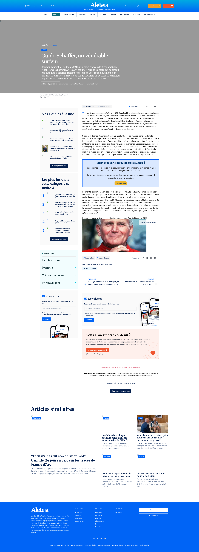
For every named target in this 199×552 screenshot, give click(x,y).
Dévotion (54, 45)
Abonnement (99, 521)
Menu (46, 14)
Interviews (82, 14)
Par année (118, 512)
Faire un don (121, 183)
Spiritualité (136, 14)
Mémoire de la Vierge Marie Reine (106, 9)
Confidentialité (144, 545)
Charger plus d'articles (59, 166)
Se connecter (142, 6)
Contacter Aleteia (117, 545)
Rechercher (56, 6)
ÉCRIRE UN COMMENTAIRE (121, 391)
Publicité (98, 527)
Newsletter (99, 512)
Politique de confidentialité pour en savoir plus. (57, 314)
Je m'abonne (153, 6)
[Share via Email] (155, 106)
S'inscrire (89, 320)
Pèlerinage (36, 418)
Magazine (98, 518)
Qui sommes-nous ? (77, 545)
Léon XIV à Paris (149, 14)
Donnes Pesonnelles (131, 545)
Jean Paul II (123, 113)
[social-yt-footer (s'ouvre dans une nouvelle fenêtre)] (94, 539)
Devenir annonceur (104, 545)
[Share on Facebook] (143, 106)
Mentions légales (90, 545)
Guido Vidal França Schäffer (122, 124)
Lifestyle (113, 14)
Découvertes (124, 14)
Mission (106, 418)
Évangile (47, 267)
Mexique (141, 456)
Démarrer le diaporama (147, 222)
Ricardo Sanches (63, 84)
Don (96, 524)
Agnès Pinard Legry (77, 84)
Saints (94, 269)
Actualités (103, 14)
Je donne (167, 6)
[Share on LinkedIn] (147, 106)
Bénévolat (107, 456)
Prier (54, 14)
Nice (140, 418)
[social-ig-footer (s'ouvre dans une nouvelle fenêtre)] (105, 539)
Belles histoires (69, 14)
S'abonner (153, 510)
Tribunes (92, 14)
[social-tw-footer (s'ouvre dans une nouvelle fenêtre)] (101, 539)
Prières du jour (51, 283)
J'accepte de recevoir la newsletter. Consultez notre (110, 314)
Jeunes (85, 269)
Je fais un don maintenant (96, 350)
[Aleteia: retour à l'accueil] (99, 5)
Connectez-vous (129, 383)
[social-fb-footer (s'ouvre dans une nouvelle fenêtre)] (97, 539)
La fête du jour (51, 260)
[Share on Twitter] (151, 106)
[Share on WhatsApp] (158, 106)
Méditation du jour (54, 275)
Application (99, 515)
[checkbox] (85, 313)
